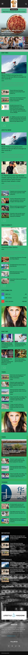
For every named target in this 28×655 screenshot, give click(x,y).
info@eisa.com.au (11, 636)
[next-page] (5, 126)
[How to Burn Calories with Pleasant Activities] (5, 281)
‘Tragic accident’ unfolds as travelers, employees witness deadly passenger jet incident (17, 406)
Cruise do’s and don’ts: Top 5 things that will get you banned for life (20, 345)
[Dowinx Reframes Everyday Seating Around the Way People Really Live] (5, 92)
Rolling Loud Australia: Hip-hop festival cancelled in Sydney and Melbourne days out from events (7, 361)
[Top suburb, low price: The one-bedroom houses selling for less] (5, 513)
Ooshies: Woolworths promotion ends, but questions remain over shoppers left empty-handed (17, 200)
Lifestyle (4, 28)
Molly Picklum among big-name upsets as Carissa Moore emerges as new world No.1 (13, 77)
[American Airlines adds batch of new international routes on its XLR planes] (5, 391)
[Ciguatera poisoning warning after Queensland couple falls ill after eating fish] (5, 193)
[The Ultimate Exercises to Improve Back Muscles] (5, 266)
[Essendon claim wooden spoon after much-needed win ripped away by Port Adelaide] (5, 215)
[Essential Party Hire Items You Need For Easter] (11, 42)
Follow (25, 297)
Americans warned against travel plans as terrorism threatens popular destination (18, 99)
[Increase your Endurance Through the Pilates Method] (5, 259)
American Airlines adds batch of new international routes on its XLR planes (18, 391)
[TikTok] (15, 646)
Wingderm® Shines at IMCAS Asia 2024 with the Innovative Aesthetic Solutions (18, 520)
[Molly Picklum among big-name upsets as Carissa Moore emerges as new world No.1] (14, 64)
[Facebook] (8, 646)
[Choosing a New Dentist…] (14, 236)
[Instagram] (12, 646)
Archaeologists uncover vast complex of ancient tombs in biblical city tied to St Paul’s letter (17, 506)
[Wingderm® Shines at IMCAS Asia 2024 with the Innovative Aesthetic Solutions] (5, 521)
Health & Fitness (5, 244)
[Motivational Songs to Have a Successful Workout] (5, 273)
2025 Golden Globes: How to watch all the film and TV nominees (20, 360)
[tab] (14, 527)
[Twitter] (19, 646)
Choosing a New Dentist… (9, 247)
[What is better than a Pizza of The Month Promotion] (14, 24)
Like (26, 294)
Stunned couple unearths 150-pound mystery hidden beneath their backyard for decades (17, 384)
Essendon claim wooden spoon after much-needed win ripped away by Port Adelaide (17, 215)
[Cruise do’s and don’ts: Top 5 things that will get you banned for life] (21, 338)
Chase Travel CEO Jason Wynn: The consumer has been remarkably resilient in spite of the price (18, 398)
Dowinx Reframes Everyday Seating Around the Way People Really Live (17, 92)
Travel (3, 341)
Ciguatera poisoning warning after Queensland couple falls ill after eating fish (18, 193)
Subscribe (24, 301)
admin (2, 80)
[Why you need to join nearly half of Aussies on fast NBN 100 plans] (5, 208)
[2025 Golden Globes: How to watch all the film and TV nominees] (21, 353)
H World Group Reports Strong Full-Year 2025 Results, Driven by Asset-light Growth (14, 497)
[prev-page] (2, 126)
